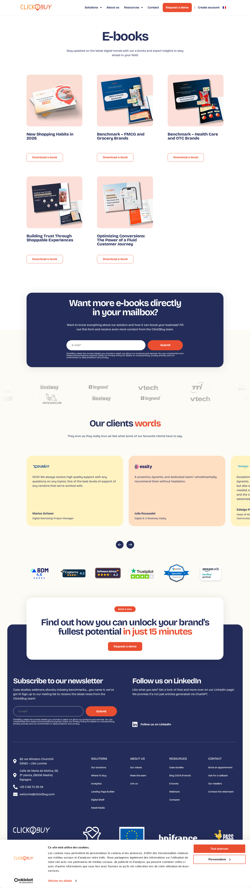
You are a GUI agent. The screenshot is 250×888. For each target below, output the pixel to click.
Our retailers (215, 783)
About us (113, 7)
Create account (208, 7)
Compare (174, 799)
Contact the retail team (221, 791)
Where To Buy (99, 775)
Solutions (91, 7)
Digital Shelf (97, 799)
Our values (136, 767)
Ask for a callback (218, 775)
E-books (173, 783)
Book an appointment (220, 767)
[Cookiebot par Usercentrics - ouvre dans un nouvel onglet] (24, 881)
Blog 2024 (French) (180, 775)
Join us (134, 783)
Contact (153, 7)
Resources (131, 7)
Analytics (96, 783)
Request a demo (177, 7)
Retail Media (98, 807)
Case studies (176, 767)
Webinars (174, 791)
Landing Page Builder (103, 791)
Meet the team (138, 775)
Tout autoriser (219, 848)
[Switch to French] (224, 7)
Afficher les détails (60, 880)
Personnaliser (217, 859)
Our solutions (98, 767)
